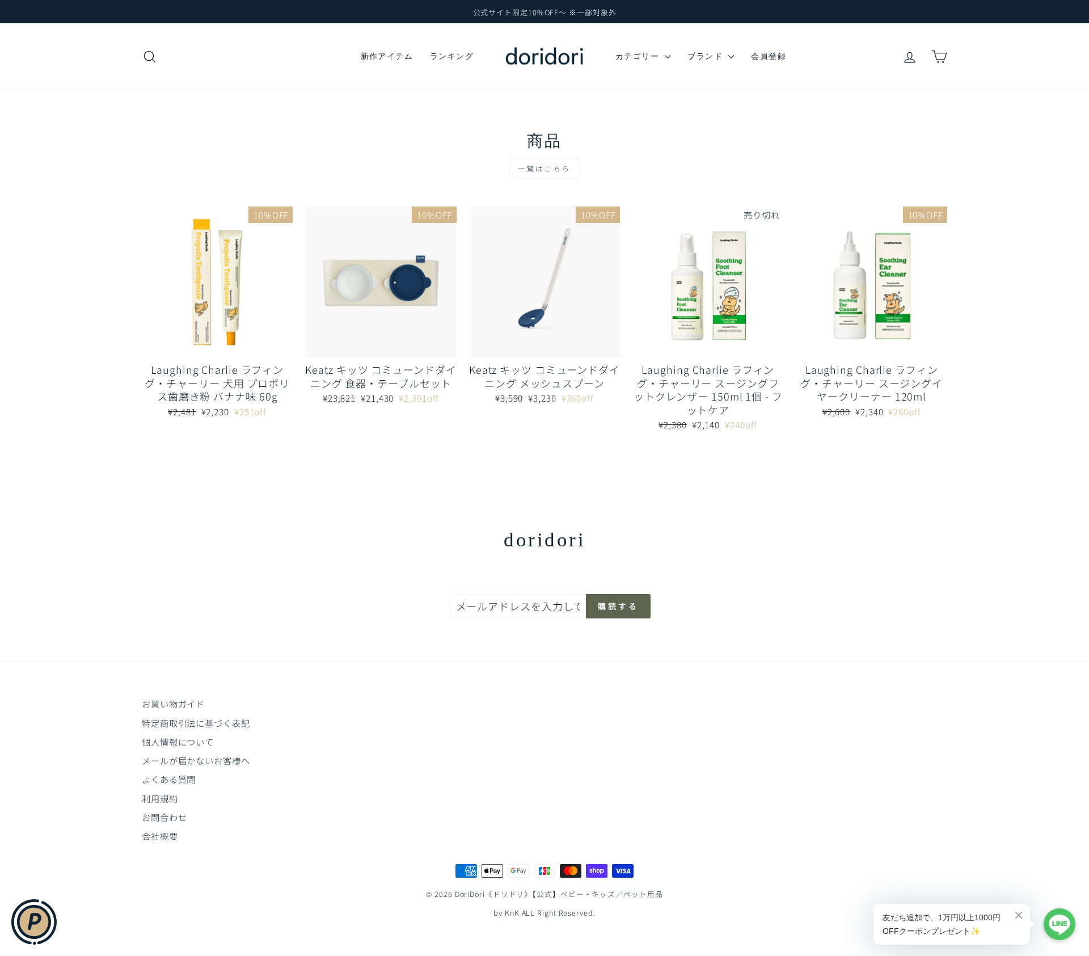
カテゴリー (638, 56)
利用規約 (160, 798)
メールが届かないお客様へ (196, 760)
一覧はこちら (544, 168)
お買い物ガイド (173, 703)
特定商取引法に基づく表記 (196, 723)
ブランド (706, 56)
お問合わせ (164, 817)
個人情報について (178, 741)
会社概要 (160, 835)
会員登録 (768, 56)
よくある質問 (169, 779)
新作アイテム (387, 56)
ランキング (452, 56)
